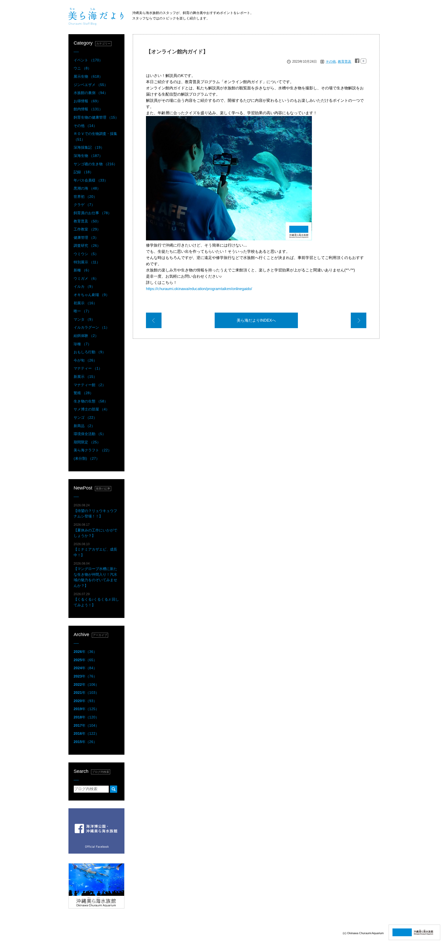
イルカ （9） (84, 286)
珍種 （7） (82, 344)
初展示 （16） (85, 303)
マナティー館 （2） (90, 385)
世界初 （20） (85, 196)
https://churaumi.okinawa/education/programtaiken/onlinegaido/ (199, 288)
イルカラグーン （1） (91, 327)
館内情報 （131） (88, 109)
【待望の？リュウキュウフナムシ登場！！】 (95, 510)
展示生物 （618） (88, 76)
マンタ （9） (84, 319)
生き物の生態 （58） (91, 401)
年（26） (85, 742)
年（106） (86, 684)
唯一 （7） (82, 311)
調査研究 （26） (87, 245)
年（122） (86, 733)
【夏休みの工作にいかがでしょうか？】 (95, 530)
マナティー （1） (88, 368)
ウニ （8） (82, 68)
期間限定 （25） (87, 442)
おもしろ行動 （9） (90, 352)
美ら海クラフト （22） (92, 450)
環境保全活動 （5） (90, 434)
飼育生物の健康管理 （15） (96, 117)
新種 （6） (82, 270)
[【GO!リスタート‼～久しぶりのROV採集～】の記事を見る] (154, 321)
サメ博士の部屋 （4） (91, 409)
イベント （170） (88, 60)
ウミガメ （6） (86, 278)
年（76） (85, 676)
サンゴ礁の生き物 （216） (95, 164)
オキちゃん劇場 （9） (91, 295)
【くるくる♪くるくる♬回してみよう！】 (96, 599)
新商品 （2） (84, 426)
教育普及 (344, 61)
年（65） (85, 660)
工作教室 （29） (87, 229)
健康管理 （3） (86, 237)
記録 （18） (83, 172)
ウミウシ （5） (86, 254)
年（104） (86, 725)
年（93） (85, 701)
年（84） (85, 668)
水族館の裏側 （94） (91, 93)
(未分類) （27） (87, 458)
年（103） (86, 692)
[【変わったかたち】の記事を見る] (358, 321)
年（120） (86, 717)
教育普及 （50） (87, 221)
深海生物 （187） (88, 156)
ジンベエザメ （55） (91, 85)
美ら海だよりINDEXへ (256, 320)
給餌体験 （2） (86, 336)
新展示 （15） (85, 376)
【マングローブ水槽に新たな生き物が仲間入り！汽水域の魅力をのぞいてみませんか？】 (95, 575)
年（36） (85, 652)
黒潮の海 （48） (87, 188)
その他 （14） (85, 126)
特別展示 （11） (87, 262)
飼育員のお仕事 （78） (92, 213)
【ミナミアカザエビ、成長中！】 (95, 549)
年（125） (86, 709)
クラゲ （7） (84, 205)
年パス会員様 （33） (91, 180)
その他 (331, 61)
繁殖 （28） (83, 393)
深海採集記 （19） (89, 147)
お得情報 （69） (87, 101)
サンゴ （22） (85, 417)
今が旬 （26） (85, 360)
